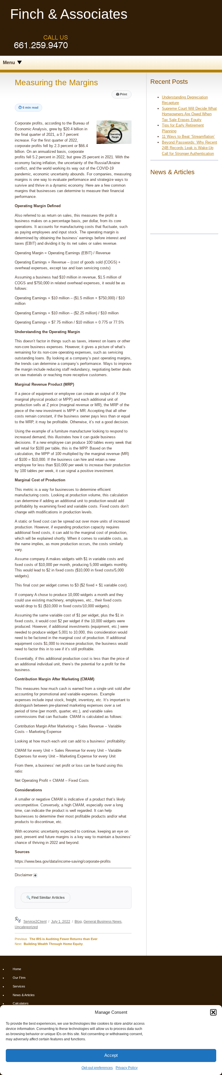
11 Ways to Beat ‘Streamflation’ (188, 136)
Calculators (21, 1003)
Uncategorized (26, 927)
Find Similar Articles (45, 897)
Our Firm (19, 977)
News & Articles (24, 995)
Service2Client (35, 921)
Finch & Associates (68, 14)
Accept (111, 1055)
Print (121, 94)
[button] (213, 1012)
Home (17, 969)
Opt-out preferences (97, 1068)
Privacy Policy (127, 1068)
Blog (78, 921)
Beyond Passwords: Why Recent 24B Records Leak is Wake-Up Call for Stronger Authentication (189, 148)
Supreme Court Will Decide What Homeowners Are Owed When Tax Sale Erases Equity (189, 114)
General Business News (102, 921)
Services (19, 986)
